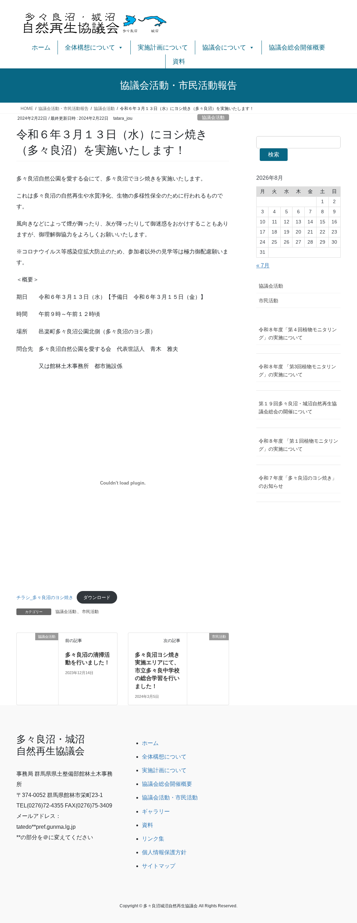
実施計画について (163, 47)
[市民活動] (208, 648)
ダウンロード (97, 597)
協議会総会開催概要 (297, 47)
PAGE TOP (342, 889)
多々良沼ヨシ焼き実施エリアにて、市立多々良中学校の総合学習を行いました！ (157, 670)
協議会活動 (213, 117)
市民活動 (90, 611)
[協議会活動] (37, 648)
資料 (179, 61)
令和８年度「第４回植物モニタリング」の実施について (298, 333)
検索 (273, 154)
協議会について (224, 47)
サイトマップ (158, 866)
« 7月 (262, 265)
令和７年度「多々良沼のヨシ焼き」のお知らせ (298, 482)
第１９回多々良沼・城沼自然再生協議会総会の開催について (298, 407)
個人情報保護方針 (164, 852)
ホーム (41, 47)
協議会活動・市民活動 (170, 797)
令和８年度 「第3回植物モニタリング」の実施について (297, 370)
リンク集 (153, 839)
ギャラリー (156, 811)
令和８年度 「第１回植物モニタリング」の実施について (298, 445)
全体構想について (90, 47)
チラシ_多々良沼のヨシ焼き (44, 597)
